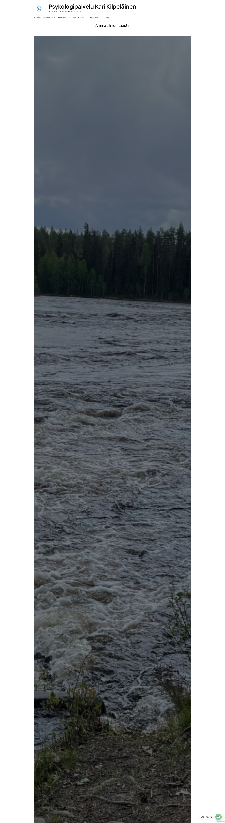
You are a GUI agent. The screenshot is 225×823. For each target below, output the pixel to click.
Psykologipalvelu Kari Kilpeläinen (92, 6)
